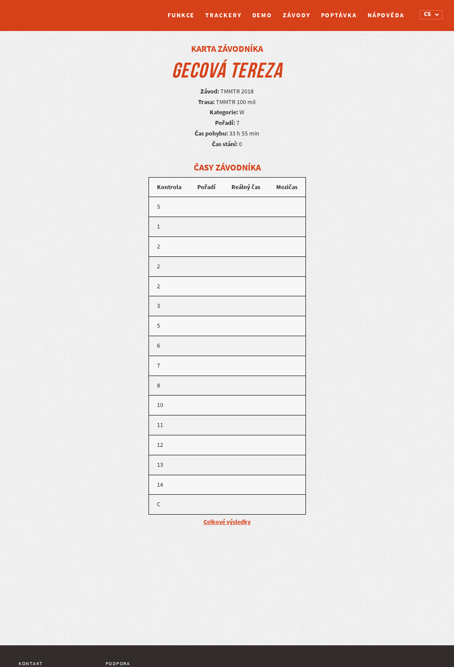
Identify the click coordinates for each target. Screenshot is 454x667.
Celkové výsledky (227, 522)
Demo (262, 15)
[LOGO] (52, 11)
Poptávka (339, 15)
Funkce (181, 15)
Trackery (223, 15)
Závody (296, 15)
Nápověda (386, 15)
